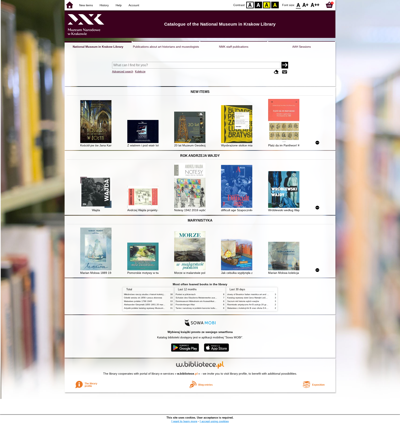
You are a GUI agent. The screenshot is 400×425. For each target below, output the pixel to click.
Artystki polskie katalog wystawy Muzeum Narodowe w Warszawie (155, 308)
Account (134, 5)
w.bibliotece (187, 373)
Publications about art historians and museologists (166, 46)
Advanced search (122, 71)
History (104, 5)
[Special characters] (284, 72)
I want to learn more (184, 421)
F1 (306, 4)
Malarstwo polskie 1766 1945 (138, 301)
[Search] (284, 65)
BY (275, 4)
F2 (315, 4)
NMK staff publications (233, 46)
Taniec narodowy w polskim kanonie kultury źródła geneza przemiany (209, 308)
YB (266, 4)
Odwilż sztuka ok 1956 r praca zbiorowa (143, 298)
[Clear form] (276, 72)
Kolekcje (140, 71)
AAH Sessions (301, 46)
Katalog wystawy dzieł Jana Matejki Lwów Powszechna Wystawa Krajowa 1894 (265, 298)
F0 (298, 4)
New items (86, 5)
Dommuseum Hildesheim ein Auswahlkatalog (197, 301)
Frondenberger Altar (185, 304)
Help (119, 5)
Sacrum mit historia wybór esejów (243, 301)
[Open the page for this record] (97, 122)
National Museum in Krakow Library (98, 46)
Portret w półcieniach (186, 294)
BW (258, 4)
